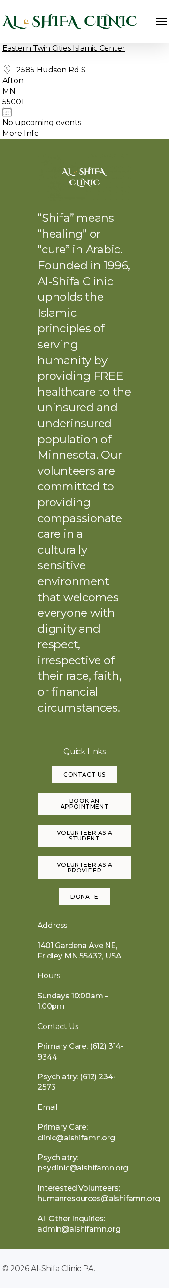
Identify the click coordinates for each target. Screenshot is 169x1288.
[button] (161, 21)
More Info (20, 133)
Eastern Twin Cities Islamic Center (63, 48)
